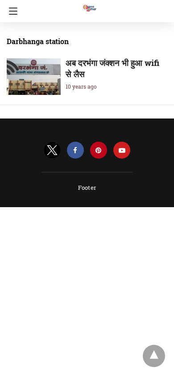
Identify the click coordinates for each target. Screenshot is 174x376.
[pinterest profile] (98, 150)
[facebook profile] (75, 150)
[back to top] (154, 356)
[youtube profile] (121, 150)
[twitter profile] (52, 150)
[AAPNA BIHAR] (89, 4)
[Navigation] (11, 11)
